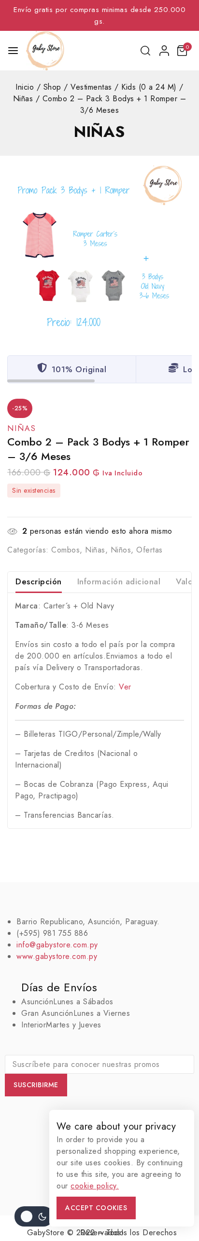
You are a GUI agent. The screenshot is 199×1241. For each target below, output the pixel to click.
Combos (65, 549)
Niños (121, 549)
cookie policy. (95, 1185)
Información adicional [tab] (119, 581)
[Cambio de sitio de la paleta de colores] (33, 1216)
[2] (99, 248)
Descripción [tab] (38, 581)
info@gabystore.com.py (57, 944)
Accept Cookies (96, 1208)
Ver (125, 686)
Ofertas (149, 549)
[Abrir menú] (13, 50)
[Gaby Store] (45, 50)
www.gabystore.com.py (56, 956)
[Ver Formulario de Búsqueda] (146, 50)
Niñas (99, 132)
